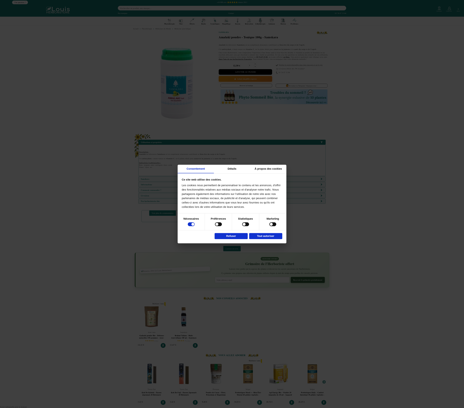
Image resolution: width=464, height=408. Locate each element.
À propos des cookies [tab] (268, 168)
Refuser (231, 236)
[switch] (218, 224)
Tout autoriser (265, 236)
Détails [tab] (232, 168)
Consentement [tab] (196, 168)
